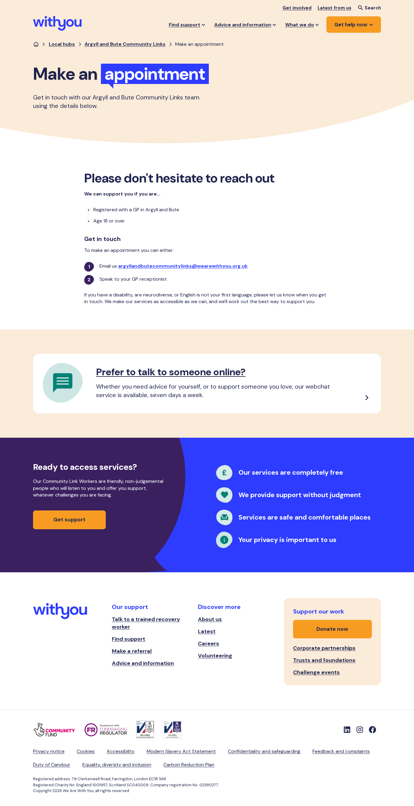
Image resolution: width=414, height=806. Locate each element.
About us (210, 619)
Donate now (332, 629)
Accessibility (121, 751)
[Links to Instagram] (360, 729)
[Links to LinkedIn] (347, 729)
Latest (206, 631)
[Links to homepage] (36, 44)
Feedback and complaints (341, 751)
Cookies (86, 751)
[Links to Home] (57, 23)
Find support (128, 639)
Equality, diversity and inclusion (116, 764)
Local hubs (62, 44)
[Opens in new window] (59, 729)
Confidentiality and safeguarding (264, 751)
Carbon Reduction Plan (188, 764)
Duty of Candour (51, 764)
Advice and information (143, 663)
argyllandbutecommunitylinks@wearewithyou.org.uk (183, 266)
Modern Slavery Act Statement (181, 751)
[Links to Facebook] (372, 729)
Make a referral (132, 651)
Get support (69, 519)
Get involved (297, 8)
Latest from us (334, 8)
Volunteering (215, 655)
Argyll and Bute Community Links (125, 44)
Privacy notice (49, 751)
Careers (208, 643)
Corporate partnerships (324, 648)
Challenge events (316, 672)
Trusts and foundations (324, 660)
